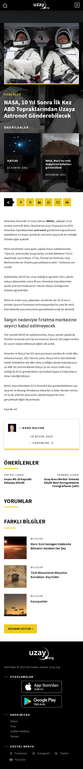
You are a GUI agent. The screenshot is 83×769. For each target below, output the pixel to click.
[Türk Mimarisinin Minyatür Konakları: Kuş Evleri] (15, 576)
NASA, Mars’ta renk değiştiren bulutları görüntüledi (58, 164)
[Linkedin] (39, 202)
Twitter (64, 753)
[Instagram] (33, 753)
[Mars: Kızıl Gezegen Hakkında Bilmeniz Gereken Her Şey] (15, 547)
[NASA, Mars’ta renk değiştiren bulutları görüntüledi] (61, 144)
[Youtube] (10, 759)
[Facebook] (21, 202)
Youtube (20, 759)
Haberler (12, 94)
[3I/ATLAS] (22, 144)
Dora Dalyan (33, 428)
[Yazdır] (67, 202)
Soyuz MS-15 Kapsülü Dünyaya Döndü (17, 480)
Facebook (21, 753)
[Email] (58, 202)
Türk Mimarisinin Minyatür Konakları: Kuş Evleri (49, 575)
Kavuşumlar (39, 601)
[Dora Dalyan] (13, 428)
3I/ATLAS (12, 160)
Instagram (43, 753)
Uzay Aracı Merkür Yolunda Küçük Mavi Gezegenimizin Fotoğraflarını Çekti (61, 482)
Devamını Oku (17, 168)
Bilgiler (37, 538)
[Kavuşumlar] (15, 605)
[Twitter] (30, 202)
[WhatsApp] (49, 202)
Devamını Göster (19, 629)
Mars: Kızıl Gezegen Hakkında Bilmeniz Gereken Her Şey (51, 546)
